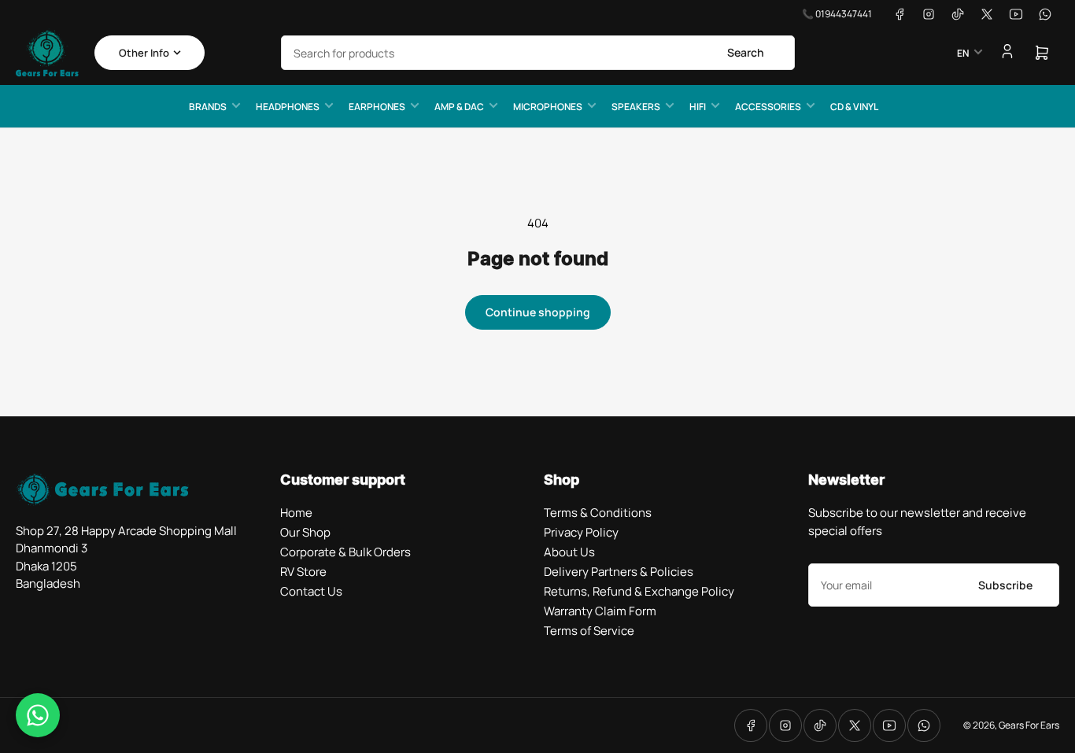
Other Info (144, 53)
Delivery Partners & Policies (618, 571)
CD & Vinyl (854, 106)
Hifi (697, 106)
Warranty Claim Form (600, 611)
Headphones (288, 106)
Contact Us (311, 591)
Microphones (547, 106)
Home (296, 512)
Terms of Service (589, 630)
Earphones (377, 106)
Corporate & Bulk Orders (345, 552)
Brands (208, 106)
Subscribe (1005, 585)
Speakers (635, 106)
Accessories (768, 106)
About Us (569, 552)
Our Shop (305, 532)
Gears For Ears (1029, 725)
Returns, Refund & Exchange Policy (639, 591)
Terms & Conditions (598, 512)
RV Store (303, 571)
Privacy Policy (581, 532)
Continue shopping (538, 312)
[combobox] (538, 52)
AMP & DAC (459, 106)
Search (745, 52)
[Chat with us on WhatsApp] (38, 715)
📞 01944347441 (837, 13)
